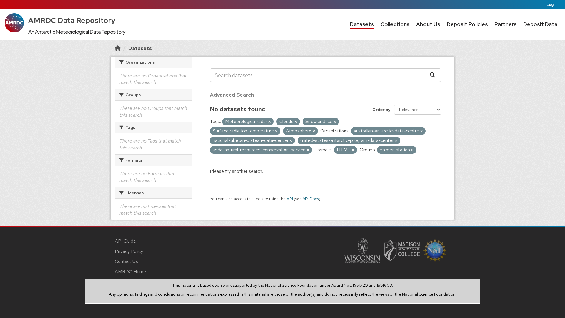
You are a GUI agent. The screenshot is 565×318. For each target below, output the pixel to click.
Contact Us (126, 261)
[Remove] (269, 122)
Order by (381, 109)
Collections (395, 24)
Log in (552, 4)
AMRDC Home (130, 272)
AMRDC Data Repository (72, 20)
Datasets (362, 24)
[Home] (118, 48)
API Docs (311, 198)
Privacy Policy (129, 251)
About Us (428, 24)
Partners (505, 24)
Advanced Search (232, 94)
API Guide (125, 241)
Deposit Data (540, 24)
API (290, 198)
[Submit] (433, 75)
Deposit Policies (467, 24)
